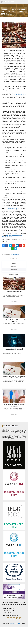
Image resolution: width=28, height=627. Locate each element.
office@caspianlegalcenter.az (13, 235)
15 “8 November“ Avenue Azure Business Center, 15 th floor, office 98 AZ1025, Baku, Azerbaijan (14, 604)
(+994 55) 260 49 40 (9, 610)
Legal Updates (14, 269)
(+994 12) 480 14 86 (9, 612)
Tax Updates (14, 266)
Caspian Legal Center (12, 208)
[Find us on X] (11, 618)
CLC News (14, 263)
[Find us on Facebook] (8, 618)
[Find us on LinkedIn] (14, 618)
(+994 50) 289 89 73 (9, 608)
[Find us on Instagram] (17, 618)
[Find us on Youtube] (20, 618)
